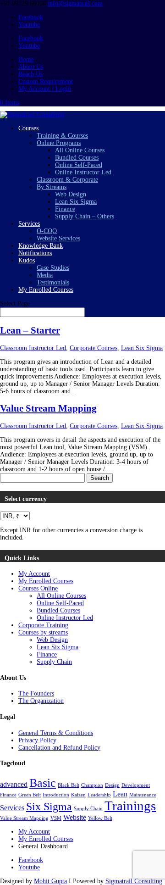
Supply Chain (54, 661)
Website (74, 817)
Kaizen (78, 794)
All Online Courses (79, 150)
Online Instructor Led (83, 172)
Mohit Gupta (50, 881)
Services (29, 223)
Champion (92, 785)
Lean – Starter (30, 330)
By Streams (51, 187)
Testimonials (53, 282)
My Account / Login (44, 88)
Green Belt (29, 794)
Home (26, 59)
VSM (55, 818)
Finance (65, 209)
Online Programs (59, 142)
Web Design (70, 194)
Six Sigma (49, 806)
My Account (34, 573)
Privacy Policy (37, 740)
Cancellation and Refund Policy (59, 747)
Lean (120, 794)
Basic (42, 783)
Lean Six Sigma (76, 201)
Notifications (35, 253)
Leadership (99, 794)
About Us (30, 66)
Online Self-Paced (78, 164)
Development (135, 785)
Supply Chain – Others (84, 216)
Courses (28, 128)
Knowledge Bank (40, 245)
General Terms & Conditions (55, 732)
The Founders (36, 693)
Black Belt (68, 785)
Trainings (130, 805)
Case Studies (53, 267)
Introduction (56, 794)
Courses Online (38, 588)
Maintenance (142, 794)
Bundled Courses (77, 157)
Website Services (58, 238)
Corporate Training (43, 625)
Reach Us (30, 74)
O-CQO (47, 231)
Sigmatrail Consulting (133, 881)
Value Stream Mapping (48, 408)
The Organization (41, 700)
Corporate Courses (93, 348)
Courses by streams (43, 632)
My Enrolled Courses (45, 289)
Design (112, 785)
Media (45, 275)
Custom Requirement (45, 81)
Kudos (26, 260)
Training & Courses (62, 135)
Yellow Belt (100, 818)
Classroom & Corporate (67, 179)
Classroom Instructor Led (33, 348)
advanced (14, 784)
